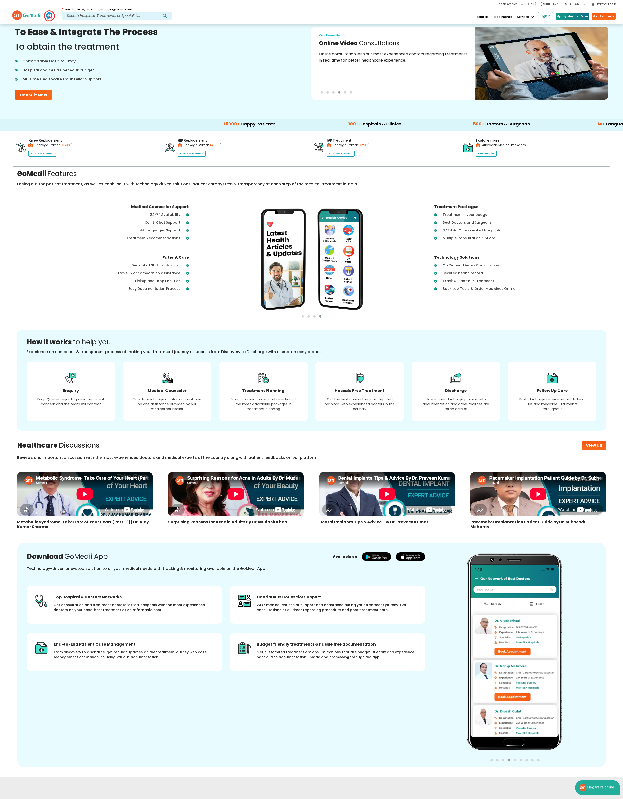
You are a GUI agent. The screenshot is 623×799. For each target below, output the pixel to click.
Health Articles (507, 4)
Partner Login (606, 4)
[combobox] (578, 4)
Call (543, 4)
